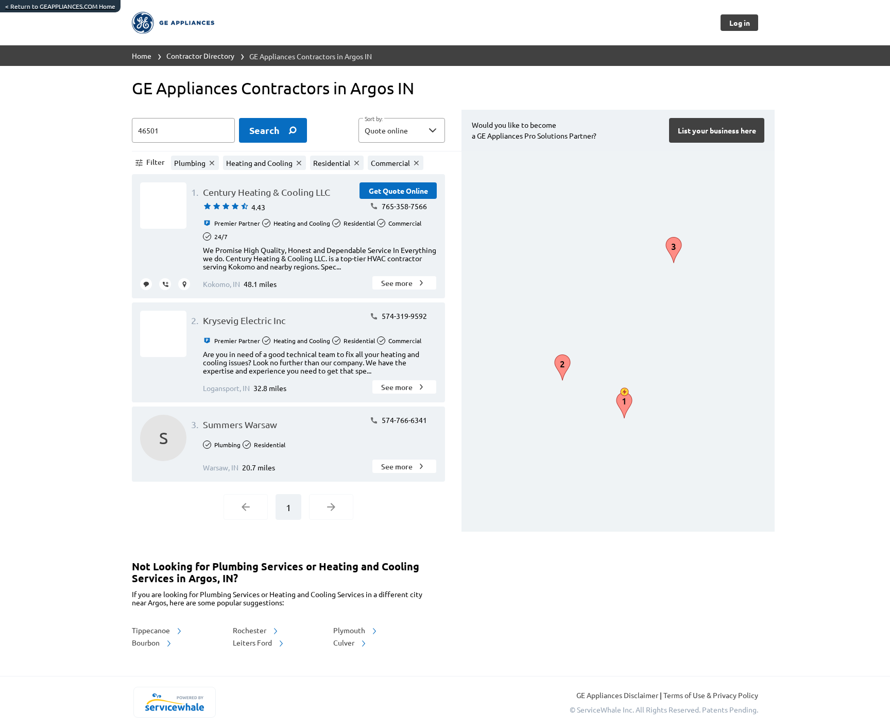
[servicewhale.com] (174, 702)
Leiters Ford (253, 642)
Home (141, 55)
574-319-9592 (403, 315)
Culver (344, 642)
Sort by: (374, 119)
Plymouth (350, 630)
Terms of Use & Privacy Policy (710, 695)
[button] (401, 130)
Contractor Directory (200, 55)
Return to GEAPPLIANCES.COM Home (60, 6)
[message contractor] (146, 284)
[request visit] (184, 284)
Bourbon (146, 642)
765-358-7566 (403, 206)
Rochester (250, 630)
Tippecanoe (152, 630)
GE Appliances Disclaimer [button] (618, 695)
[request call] (165, 284)
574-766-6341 (403, 420)
